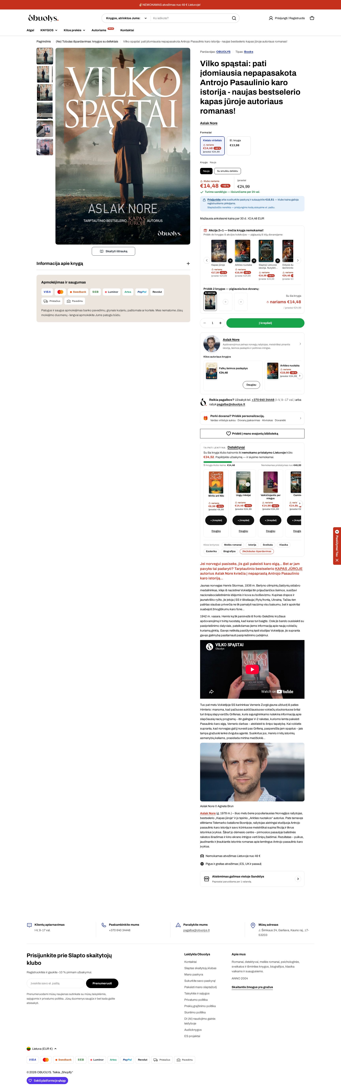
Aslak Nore (208, 123)
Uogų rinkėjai (243, 495)
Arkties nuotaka (290, 365)
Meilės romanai (233, 544)
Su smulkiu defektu (227, 171)
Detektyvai (236, 447)
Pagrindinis (44, 41)
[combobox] (170, 18)
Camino (297, 495)
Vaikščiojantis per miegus (271, 497)
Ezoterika (211, 551)
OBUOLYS (223, 51)
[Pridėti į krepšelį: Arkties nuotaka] (254, 261)
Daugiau (251, 384)
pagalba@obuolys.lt (231, 404)
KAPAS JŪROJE (289, 569)
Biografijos (229, 551)
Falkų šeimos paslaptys (233, 368)
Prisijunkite (214, 199)
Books (248, 51)
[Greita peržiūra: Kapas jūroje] (219, 251)
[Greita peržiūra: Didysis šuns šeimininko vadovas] (290, 251)
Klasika (283, 544)
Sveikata (268, 544)
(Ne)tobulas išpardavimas (256, 551)
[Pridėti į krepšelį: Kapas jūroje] (230, 261)
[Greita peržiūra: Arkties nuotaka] (242, 251)
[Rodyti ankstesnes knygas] (206, 260)
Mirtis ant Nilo (216, 495)
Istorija (252, 544)
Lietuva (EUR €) (42, 1048)
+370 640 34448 (263, 399)
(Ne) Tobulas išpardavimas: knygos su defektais (87, 41)
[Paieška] (234, 18)
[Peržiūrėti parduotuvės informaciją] (298, 879)
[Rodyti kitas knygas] (297, 260)
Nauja (206, 171)
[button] (337, 546)
